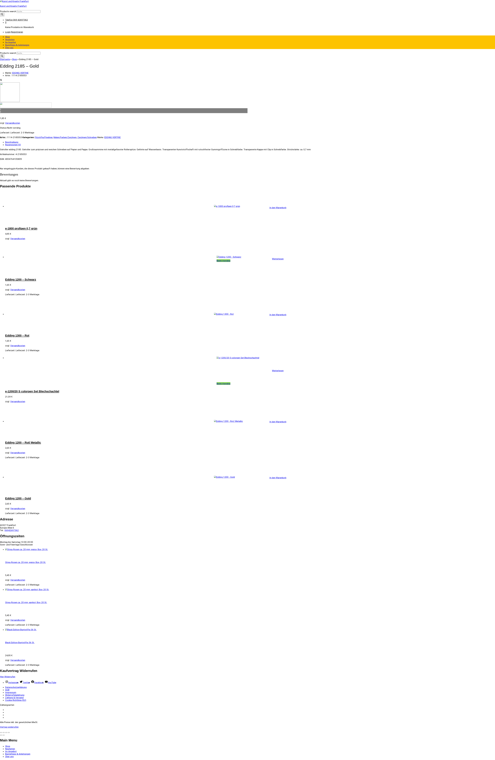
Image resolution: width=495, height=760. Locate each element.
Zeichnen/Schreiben (87, 137)
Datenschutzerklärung (16, 687)
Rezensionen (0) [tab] (13, 144)
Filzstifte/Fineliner (44, 137)
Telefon (9, 20)
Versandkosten (12, 123)
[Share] (4, 732)
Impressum (10, 692)
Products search (8, 11)
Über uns (9, 47)
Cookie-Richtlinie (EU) (15, 700)
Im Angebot (10, 42)
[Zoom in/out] (9, 732)
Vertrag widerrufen (9, 727)
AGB (7, 690)
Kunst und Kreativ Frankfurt (13, 6)
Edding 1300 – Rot (17, 335)
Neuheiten (10, 39)
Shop (7, 37)
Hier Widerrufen (7, 676)
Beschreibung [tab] (11, 142)
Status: (3, 128)
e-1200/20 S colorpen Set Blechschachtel (32, 391)
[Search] (2, 14)
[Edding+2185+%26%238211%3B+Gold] (1, 80)
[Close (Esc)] (1, 732)
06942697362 (12, 530)
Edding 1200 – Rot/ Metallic (23, 442)
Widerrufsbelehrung (14, 695)
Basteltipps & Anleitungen (17, 45)
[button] (277, 207)
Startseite (5, 59)
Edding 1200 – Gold (18, 498)
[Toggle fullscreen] (6, 732)
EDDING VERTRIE (20, 73)
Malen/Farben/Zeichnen (65, 137)
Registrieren (17, 32)
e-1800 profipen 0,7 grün (21, 228)
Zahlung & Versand (14, 697)
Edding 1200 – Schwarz (20, 279)
